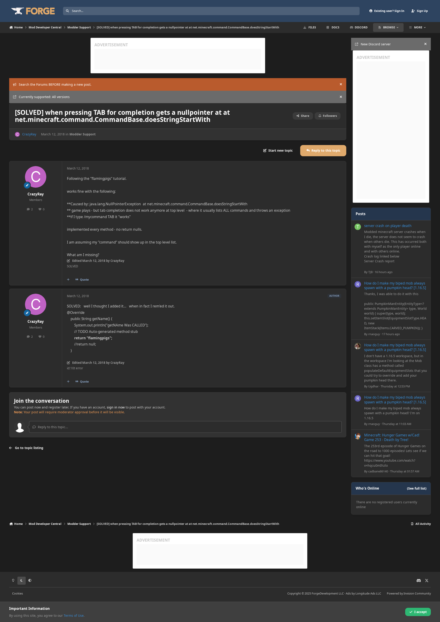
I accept (420, 612)
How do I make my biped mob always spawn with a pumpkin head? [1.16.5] (395, 285)
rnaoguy (374, 334)
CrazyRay (29, 134)
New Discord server (376, 44)
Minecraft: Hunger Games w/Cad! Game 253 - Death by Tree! (391, 437)
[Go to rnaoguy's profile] (358, 284)
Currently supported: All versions (44, 97)
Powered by (409, 593)
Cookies (17, 593)
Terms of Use (74, 615)
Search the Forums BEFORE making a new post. (55, 84)
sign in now (116, 407)
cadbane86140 (378, 471)
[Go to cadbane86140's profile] (358, 436)
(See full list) (416, 488)
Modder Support (82, 134)
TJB (370, 272)
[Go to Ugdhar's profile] (358, 346)
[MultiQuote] (68, 279)
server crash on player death (388, 225)
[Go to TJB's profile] (358, 227)
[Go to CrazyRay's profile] (17, 134)
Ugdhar (373, 386)
